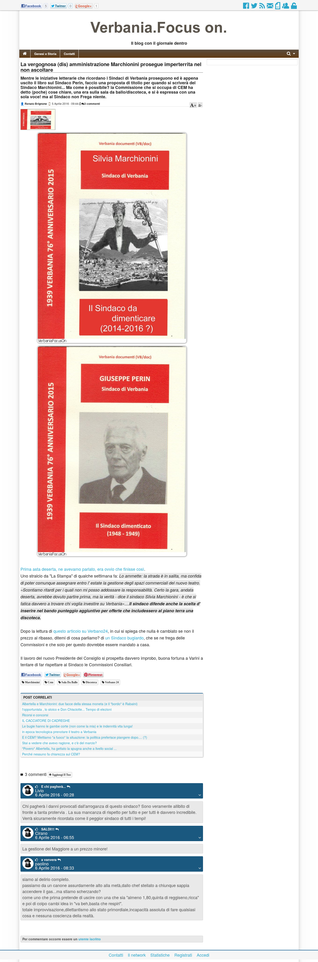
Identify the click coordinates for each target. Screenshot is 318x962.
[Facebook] (246, 7)
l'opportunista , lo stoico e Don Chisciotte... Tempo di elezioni (67, 709)
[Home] (24, 54)
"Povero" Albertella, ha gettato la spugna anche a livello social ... (69, 748)
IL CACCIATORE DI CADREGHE (46, 720)
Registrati (183, 955)
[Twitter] (254, 7)
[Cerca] (291, 54)
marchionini (32, 682)
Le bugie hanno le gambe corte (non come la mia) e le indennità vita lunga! (77, 726)
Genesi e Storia (45, 53)
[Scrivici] (270, 7)
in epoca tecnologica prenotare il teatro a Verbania (59, 731)
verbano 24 (111, 682)
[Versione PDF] (278, 7)
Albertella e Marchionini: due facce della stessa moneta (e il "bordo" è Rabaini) (80, 703)
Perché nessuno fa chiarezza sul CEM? (51, 754)
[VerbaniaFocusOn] (159, 36)
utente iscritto (89, 939)
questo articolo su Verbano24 (80, 631)
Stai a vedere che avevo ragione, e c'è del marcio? (59, 743)
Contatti (69, 53)
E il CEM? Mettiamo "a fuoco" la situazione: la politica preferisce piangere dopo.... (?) (84, 737)
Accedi (203, 955)
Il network (137, 955)
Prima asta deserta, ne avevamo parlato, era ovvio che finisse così (82, 569)
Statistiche (160, 955)
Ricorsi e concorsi (35, 715)
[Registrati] (286, 7)
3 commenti (92, 104)
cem (50, 682)
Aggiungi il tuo (61, 774)
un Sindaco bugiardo (124, 638)
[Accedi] (294, 7)
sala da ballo (69, 682)
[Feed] (262, 7)
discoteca (91, 682)
